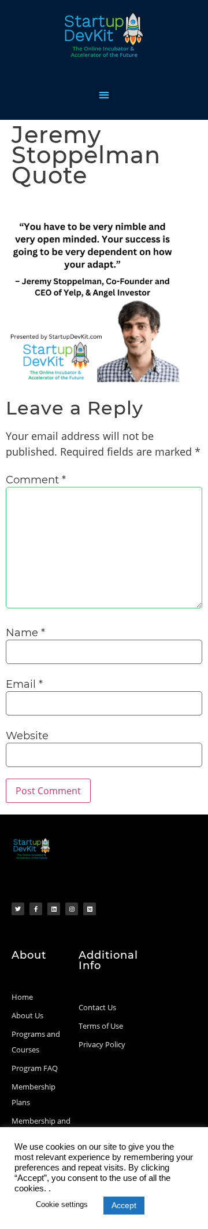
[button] (104, 94)
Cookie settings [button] (62, 1204)
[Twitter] (18, 909)
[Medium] (89, 909)
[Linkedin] (53, 909)
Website (27, 736)
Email (24, 684)
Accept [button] (124, 1205)
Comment (36, 480)
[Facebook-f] (35, 909)
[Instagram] (71, 909)
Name (25, 633)
